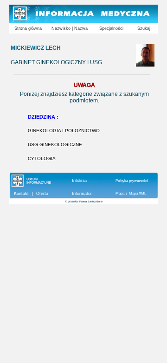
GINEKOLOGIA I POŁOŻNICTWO (64, 130)
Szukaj (143, 28)
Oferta (42, 193)
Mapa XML (137, 193)
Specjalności (111, 28)
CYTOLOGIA (42, 158)
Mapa (120, 193)
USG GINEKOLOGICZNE (55, 144)
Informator (82, 193)
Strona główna (28, 28)
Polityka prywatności (132, 181)
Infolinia (79, 180)
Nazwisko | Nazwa (69, 28)
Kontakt (21, 193)
